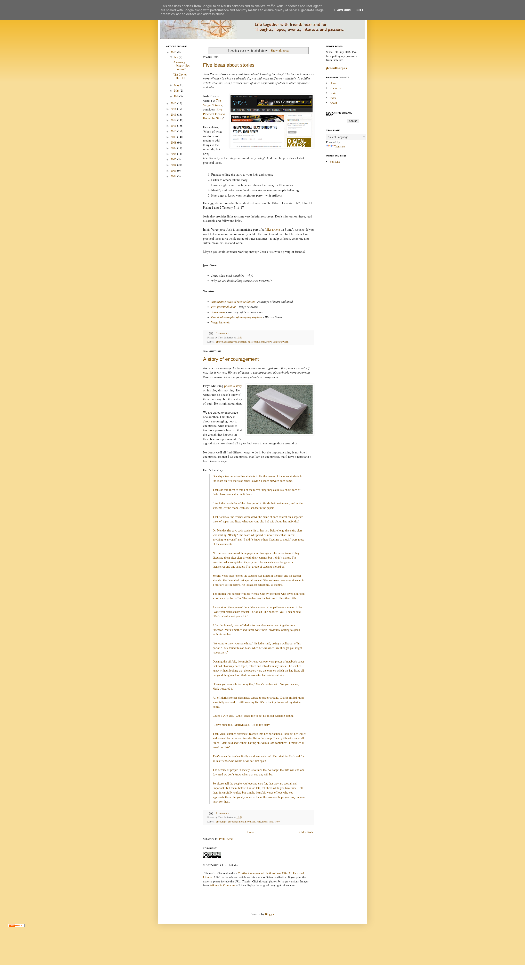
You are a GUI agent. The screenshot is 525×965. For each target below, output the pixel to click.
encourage (221, 821)
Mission (242, 341)
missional (253, 341)
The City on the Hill (180, 76)
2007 (174, 148)
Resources (335, 88)
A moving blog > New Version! (181, 65)
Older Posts (306, 832)
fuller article (272, 229)
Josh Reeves (230, 341)
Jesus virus (218, 312)
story (268, 341)
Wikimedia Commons (222, 885)
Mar (177, 90)
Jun (176, 57)
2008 (174, 142)
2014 (174, 109)
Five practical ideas (223, 307)
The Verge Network (212, 102)
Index (333, 98)
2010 (174, 131)
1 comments (222, 813)
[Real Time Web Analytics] (16, 926)
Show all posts (279, 50)
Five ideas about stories (229, 65)
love (271, 821)
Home (250, 832)
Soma (262, 341)
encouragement (236, 821)
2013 (174, 114)
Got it (360, 10)
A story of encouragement (231, 359)
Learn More (343, 10)
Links (333, 93)
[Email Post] (210, 333)
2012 (174, 120)
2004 (174, 165)
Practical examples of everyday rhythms (236, 317)
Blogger (269, 914)
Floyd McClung (253, 821)
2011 (174, 126)
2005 (174, 159)
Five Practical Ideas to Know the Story (214, 113)
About (333, 103)
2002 (174, 176)
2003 (174, 171)
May (177, 85)
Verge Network (220, 322)
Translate (339, 146)
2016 (174, 52)
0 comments (222, 333)
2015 (174, 103)
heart (265, 821)
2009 (174, 137)
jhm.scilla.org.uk (336, 68)
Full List (335, 161)
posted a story (233, 386)
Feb (176, 96)
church (219, 341)
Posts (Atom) (226, 839)
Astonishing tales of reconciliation (233, 301)
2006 (174, 154)
